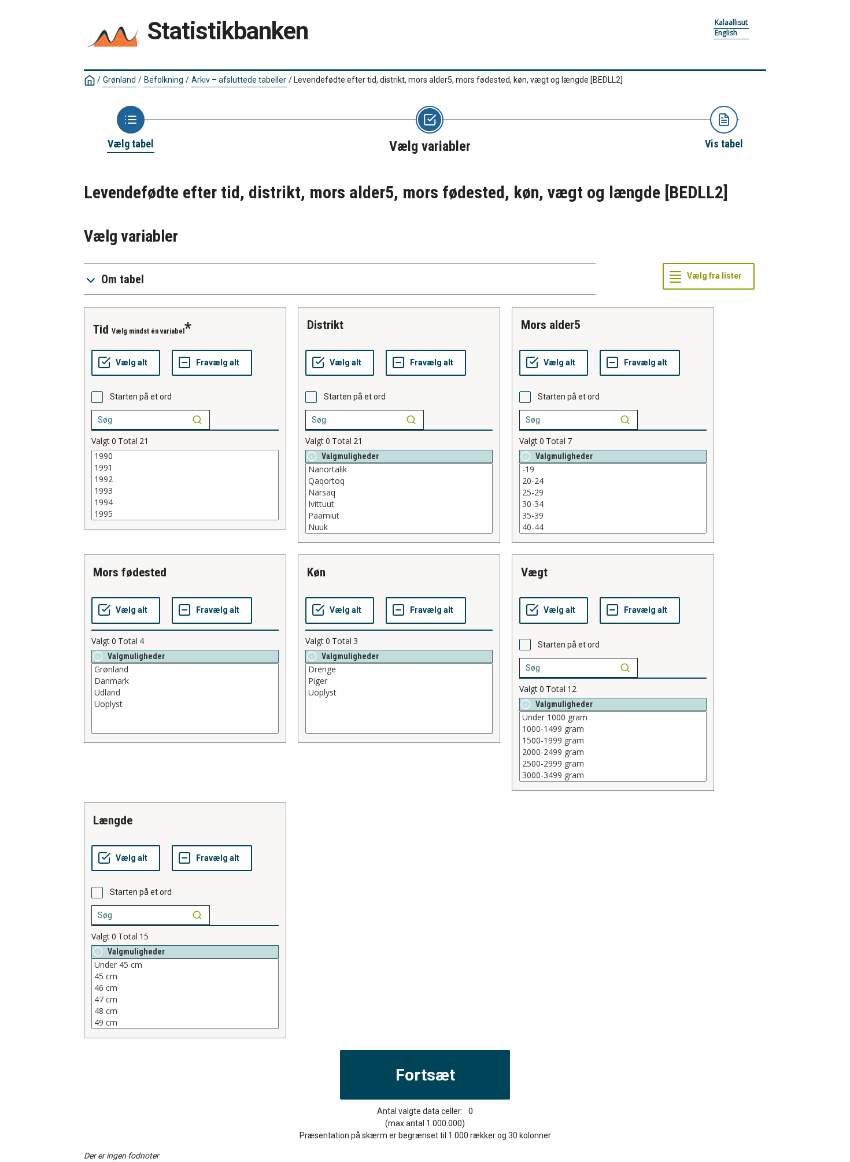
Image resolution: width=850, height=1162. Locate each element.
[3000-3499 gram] (613, 775)
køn (316, 572)
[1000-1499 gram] (613, 729)
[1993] (185, 491)
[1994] (185, 502)
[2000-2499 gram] (613, 752)
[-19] (613, 469)
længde (112, 820)
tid (101, 329)
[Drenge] (399, 669)
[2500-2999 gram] (613, 763)
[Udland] (185, 692)
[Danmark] (185, 681)
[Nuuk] (399, 527)
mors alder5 (551, 325)
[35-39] (613, 515)
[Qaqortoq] (399, 481)
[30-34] (613, 504)
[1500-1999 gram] (613, 740)
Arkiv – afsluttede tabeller (238, 79)
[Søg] (197, 420)
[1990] (185, 456)
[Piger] (399, 681)
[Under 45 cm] (185, 965)
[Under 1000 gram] (613, 717)
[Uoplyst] (185, 704)
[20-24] (613, 481)
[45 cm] (185, 976)
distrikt (325, 325)
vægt (534, 572)
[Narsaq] (399, 492)
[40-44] (613, 527)
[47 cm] (185, 999)
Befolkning (163, 79)
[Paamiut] (399, 515)
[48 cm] (185, 1011)
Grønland (119, 79)
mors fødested (130, 572)
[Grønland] (185, 669)
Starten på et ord (141, 396)
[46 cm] (185, 988)
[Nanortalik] (399, 469)
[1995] (185, 514)
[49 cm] (185, 1022)
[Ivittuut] (399, 504)
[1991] (185, 467)
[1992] (185, 479)
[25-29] (613, 492)
